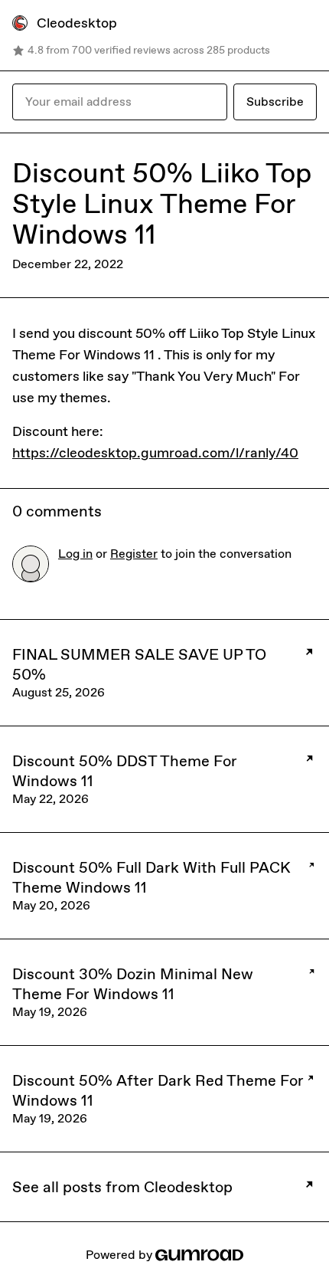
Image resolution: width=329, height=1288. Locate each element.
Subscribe (275, 101)
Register (134, 553)
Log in (75, 553)
